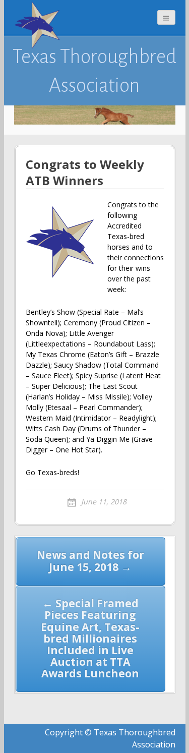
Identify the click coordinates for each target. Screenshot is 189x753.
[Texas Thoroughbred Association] (39, 25)
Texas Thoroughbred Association (94, 70)
